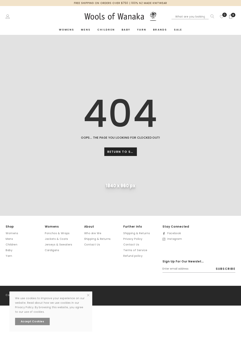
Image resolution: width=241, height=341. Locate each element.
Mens (9, 239)
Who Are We (92, 233)
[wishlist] (222, 16)
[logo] (120, 16)
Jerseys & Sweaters (58, 244)
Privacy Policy (133, 239)
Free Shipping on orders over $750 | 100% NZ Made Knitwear (120, 3)
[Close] (88, 295)
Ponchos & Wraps (57, 233)
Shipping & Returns (97, 239)
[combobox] (190, 16)
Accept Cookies (32, 321)
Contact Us (92, 244)
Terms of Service (135, 250)
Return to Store (122, 152)
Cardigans (52, 250)
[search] (211, 16)
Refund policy (133, 256)
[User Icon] (8, 16)
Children (11, 244)
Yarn (9, 256)
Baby (9, 250)
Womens (12, 233)
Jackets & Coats (56, 239)
